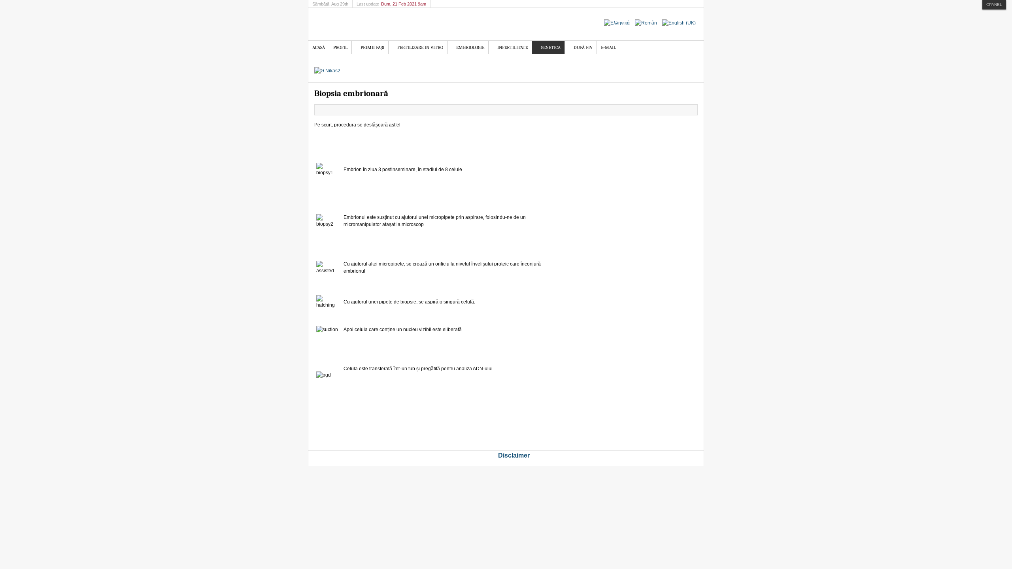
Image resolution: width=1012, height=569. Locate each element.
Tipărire (682, 110)
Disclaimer (514, 455)
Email (691, 110)
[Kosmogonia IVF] (377, 24)
